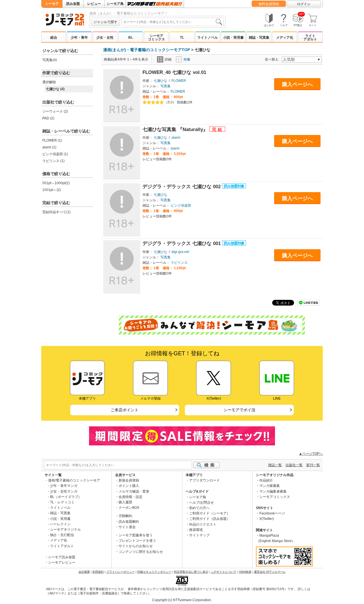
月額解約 (125, 516)
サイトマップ (199, 535)
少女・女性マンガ (63, 491)
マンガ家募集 (269, 486)
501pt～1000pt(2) (56, 183)
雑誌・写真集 (259, 38)
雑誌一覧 (275, 465)
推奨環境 (196, 530)
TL (182, 38)
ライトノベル (207, 38)
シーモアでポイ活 (239, 410)
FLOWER (178, 81)
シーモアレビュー (61, 562)
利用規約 (98, 571)
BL (130, 38)
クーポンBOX (129, 508)
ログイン (304, 4)
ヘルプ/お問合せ (201, 503)
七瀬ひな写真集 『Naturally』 (175, 129)
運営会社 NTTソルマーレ (270, 571)
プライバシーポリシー (120, 571)
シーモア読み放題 (61, 557)
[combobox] (172, 22)
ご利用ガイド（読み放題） (209, 519)
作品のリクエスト (202, 524)
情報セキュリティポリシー (154, 571)
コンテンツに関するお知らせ (141, 552)
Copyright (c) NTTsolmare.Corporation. (182, 600)
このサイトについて (223, 571)
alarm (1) (49, 147)
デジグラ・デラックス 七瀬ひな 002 (182, 186)
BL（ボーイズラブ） (66, 497)
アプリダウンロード (204, 480)
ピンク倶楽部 (181, 205)
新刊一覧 (313, 465)
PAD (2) (48, 118)
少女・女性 (104, 38)
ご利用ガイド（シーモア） (209, 513)
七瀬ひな (160, 81)
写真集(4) (49, 60)
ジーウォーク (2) (55, 111)
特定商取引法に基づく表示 (191, 571)
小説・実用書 (233, 38)
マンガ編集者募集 (273, 491)
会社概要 (84, 571)
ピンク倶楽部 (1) (55, 154)
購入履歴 (125, 502)
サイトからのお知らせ (136, 546)
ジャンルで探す (105, 22)
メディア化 (284, 38)
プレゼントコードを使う (137, 541)
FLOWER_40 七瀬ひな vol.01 (174, 72)
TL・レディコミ (62, 502)
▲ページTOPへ (311, 454)
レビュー (94, 4)
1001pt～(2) (51, 190)
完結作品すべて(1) (56, 212)
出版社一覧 (294, 465)
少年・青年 (79, 38)
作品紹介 (266, 480)
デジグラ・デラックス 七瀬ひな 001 (182, 243)
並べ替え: (273, 59)
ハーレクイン (60, 524)
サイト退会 (127, 527)
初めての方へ (199, 508)
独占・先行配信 (62, 535)
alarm (175, 138)
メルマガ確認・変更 (134, 491)
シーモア (52, 4)
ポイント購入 (129, 486)
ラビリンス (179, 263)
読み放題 (73, 4)
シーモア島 (115, 4)
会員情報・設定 (130, 497)
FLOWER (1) (52, 140)
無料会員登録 (268, 4)
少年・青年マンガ (63, 486)
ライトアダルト (310, 37)
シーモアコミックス (156, 37)
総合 (53, 38)
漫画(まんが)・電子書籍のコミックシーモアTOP (146, 49)
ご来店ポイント (124, 410)
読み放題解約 (129, 522)
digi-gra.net (180, 252)
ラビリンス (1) (53, 161)
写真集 (165, 86)
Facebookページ (272, 513)
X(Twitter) (266, 519)
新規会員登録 (129, 480)
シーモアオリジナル (65, 530)
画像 (186, 59)
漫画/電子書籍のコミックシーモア (74, 480)
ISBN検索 (245, 571)
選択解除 (49, 82)
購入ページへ (297, 84)
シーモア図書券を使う (136, 535)
